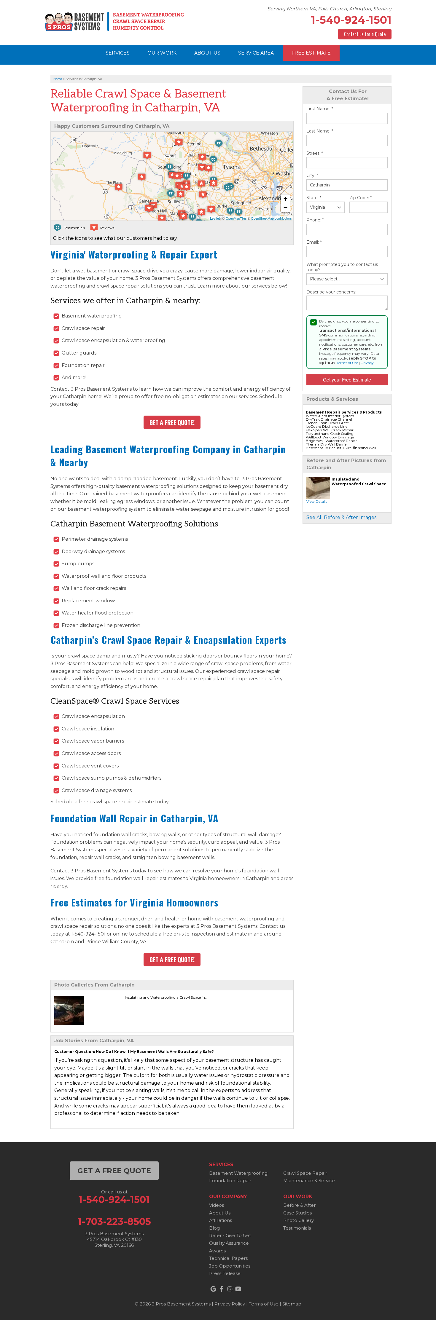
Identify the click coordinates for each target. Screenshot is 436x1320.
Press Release (225, 1273)
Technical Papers (228, 1258)
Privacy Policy (229, 1304)
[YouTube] (238, 1288)
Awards (217, 1251)
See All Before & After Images (341, 517)
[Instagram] (229, 1288)
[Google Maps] (213, 1288)
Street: (314, 153)
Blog (214, 1228)
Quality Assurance (229, 1243)
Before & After (299, 1205)
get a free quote (114, 1170)
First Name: (319, 108)
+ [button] (285, 198)
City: (312, 175)
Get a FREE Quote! (172, 422)
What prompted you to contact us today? (342, 267)
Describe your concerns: (331, 292)
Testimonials (297, 1228)
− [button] (285, 207)
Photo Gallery (298, 1220)
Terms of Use (347, 362)
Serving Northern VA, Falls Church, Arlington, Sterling (329, 9)
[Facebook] (221, 1288)
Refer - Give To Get (230, 1235)
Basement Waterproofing (238, 1173)
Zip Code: (360, 197)
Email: (314, 242)
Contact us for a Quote (365, 34)
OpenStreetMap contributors (271, 218)
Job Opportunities (229, 1266)
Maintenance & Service (309, 1180)
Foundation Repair (230, 1180)
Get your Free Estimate (347, 379)
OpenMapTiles (236, 218)
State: (313, 197)
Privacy (367, 362)
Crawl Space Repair (305, 1173)
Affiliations (220, 1220)
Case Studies (297, 1213)
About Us (219, 1213)
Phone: (315, 220)
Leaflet (215, 218)
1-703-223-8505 (114, 1221)
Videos (216, 1205)
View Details (316, 501)
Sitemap (291, 1304)
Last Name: (319, 131)
